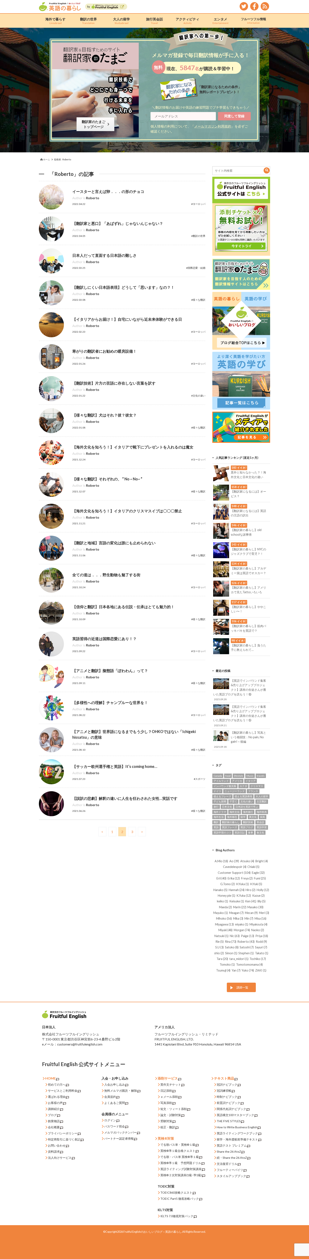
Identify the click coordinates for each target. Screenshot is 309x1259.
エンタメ (220, 20)
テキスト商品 (224, 1078)
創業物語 (54, 1121)
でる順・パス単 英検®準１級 (179, 1157)
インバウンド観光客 (225, 786)
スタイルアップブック (231, 1176)
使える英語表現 (243, 796)
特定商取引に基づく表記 (64, 1139)
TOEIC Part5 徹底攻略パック (179, 1198)
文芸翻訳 (262, 801)
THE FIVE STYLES (229, 1121)
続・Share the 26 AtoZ (232, 1157)
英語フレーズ (229, 827)
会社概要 (54, 1127)
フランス (253, 791)
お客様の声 (55, 1103)
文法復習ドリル (227, 1163)
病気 (262, 817)
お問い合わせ (57, 1145)
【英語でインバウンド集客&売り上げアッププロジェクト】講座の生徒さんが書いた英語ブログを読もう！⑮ (239, 716)
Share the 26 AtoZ (229, 1151)
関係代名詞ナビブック (231, 1109)
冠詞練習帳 (224, 1090)
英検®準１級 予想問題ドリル (180, 1163)
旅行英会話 (154, 20)
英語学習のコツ (222, 832)
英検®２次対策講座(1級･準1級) (181, 1175)
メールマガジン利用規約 (212, 126)
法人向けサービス (59, 1157)
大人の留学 (121, 20)
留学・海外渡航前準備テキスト (237, 1139)
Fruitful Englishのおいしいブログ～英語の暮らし (152, 1231)
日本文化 (227, 806)
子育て (233, 801)
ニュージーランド (234, 791)
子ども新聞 (220, 801)
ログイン (110, 1120)
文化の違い (246, 801)
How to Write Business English (237, 1127)
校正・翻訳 (167, 1127)
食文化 (260, 832)
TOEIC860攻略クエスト (176, 1192)
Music (250, 775)
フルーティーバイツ (230, 1170)
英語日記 (240, 832)
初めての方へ (57, 1084)
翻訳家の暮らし (231, 822)
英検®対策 (166, 1138)
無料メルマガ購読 (116, 1090)
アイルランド (221, 780)
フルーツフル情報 (253, 20)
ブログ (52, 1115)
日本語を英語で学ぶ (246, 806)
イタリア (251, 780)
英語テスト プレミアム (232, 1145)
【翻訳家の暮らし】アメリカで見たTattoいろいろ (248, 587)
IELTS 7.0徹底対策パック (176, 1216)
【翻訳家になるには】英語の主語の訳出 (248, 510)
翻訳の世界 (88, 20)
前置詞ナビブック (228, 1103)
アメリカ (237, 780)
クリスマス (257, 786)
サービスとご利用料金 (62, 1090)
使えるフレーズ (222, 796)
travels (261, 775)
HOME (50, 1078)
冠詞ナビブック (227, 1084)
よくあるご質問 (114, 1103)
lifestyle (238, 775)
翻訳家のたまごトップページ (94, 124)
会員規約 (110, 1096)
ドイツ (217, 791)
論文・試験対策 (170, 1115)
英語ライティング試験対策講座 (181, 1169)
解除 (134, 1090)
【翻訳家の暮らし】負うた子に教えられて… (248, 645)
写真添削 (166, 1103)
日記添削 (166, 1090)
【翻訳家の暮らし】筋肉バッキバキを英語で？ (248, 626)
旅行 (216, 806)
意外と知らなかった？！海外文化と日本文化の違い (248, 472)
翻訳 (216, 822)
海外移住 (232, 817)
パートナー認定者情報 (119, 1138)
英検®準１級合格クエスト (177, 1150)
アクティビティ (187, 20)
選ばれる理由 (57, 1096)
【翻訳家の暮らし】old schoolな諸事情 (246, 529)
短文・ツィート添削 (173, 1109)
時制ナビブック (227, 1096)
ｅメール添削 (169, 1096)
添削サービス (168, 1078)
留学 (243, 817)
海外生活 (219, 817)
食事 (250, 832)
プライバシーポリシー (62, 1133)
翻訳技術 (248, 822)
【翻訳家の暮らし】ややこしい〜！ (248, 606)
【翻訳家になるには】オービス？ (248, 491)
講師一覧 (242, 987)
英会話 (260, 822)
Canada (218, 775)
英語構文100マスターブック (235, 1115)
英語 (216, 827)
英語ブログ (246, 827)
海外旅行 (248, 811)
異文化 (253, 817)
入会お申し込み (114, 1084)
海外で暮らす (55, 20)
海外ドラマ (220, 811)
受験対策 (166, 1121)
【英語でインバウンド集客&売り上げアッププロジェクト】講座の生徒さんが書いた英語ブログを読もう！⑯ (239, 690)
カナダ (243, 786)
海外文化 (235, 811)
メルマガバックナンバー (120, 1132)
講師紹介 (54, 1109)
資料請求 (54, 1151)
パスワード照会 (114, 1126)
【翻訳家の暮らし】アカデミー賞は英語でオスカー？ (248, 568)
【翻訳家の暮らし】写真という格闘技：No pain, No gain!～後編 (240, 739)
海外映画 (262, 811)
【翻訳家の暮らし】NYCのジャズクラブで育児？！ (248, 549)
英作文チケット (170, 1084)
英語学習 (262, 827)
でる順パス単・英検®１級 (177, 1144)
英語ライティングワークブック (237, 1133)
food (228, 775)
